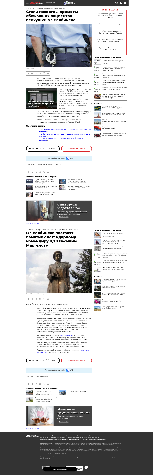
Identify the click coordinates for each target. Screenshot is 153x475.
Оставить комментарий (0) (76, 148)
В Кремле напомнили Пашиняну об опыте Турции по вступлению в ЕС (113, 113)
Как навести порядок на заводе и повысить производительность (110, 40)
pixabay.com (30, 68)
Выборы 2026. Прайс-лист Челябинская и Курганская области (60, 439)
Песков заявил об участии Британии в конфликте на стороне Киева (114, 134)
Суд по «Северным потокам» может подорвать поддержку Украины (113, 293)
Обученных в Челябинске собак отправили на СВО (110, 49)
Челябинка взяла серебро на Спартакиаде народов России (110, 32)
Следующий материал (60, 469)
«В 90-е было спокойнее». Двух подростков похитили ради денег (113, 268)
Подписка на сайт (94, 435)
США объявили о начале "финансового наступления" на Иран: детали (114, 121)
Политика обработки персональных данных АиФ (83, 437)
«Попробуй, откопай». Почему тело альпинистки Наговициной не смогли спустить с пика (114, 241)
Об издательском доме (48, 435)
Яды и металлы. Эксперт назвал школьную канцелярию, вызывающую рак (113, 234)
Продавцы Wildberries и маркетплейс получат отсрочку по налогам (114, 300)
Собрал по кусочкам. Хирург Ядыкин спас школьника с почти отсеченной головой (115, 255)
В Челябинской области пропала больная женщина (46, 187)
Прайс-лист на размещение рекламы (52, 437)
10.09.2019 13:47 (30, 8)
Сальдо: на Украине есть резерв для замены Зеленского (113, 287)
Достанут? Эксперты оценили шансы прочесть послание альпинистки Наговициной (115, 262)
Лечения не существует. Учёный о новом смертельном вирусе (113, 247)
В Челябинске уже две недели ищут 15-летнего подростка (45, 193)
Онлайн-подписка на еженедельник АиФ (71, 435)
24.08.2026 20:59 (31, 229)
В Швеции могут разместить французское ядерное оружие (112, 107)
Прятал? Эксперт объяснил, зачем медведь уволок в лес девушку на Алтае (114, 82)
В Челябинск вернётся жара (110, 24)
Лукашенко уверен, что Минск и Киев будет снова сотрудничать (114, 280)
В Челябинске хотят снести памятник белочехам (77, 392)
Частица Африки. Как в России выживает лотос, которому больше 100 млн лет (114, 75)
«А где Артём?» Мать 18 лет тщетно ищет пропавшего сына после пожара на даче (114, 68)
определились (65, 335)
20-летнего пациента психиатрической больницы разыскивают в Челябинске (77, 181)
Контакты (105, 435)
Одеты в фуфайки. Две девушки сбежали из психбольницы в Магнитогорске (45, 181)
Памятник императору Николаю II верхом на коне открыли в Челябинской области (46, 399)
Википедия (41, 294)
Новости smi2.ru (33, 223)
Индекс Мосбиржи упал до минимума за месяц (111, 127)
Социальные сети (116, 435)
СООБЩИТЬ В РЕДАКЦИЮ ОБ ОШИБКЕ (94, 439)
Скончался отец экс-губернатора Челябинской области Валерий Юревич (110, 15)
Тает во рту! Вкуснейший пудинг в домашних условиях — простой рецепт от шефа (114, 96)
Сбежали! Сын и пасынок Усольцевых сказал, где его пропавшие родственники (115, 89)
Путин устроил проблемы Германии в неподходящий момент (114, 307)
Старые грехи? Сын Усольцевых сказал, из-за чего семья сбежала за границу (114, 61)
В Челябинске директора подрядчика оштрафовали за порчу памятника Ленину (44, 392)
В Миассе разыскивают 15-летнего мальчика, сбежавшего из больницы (79, 187)
